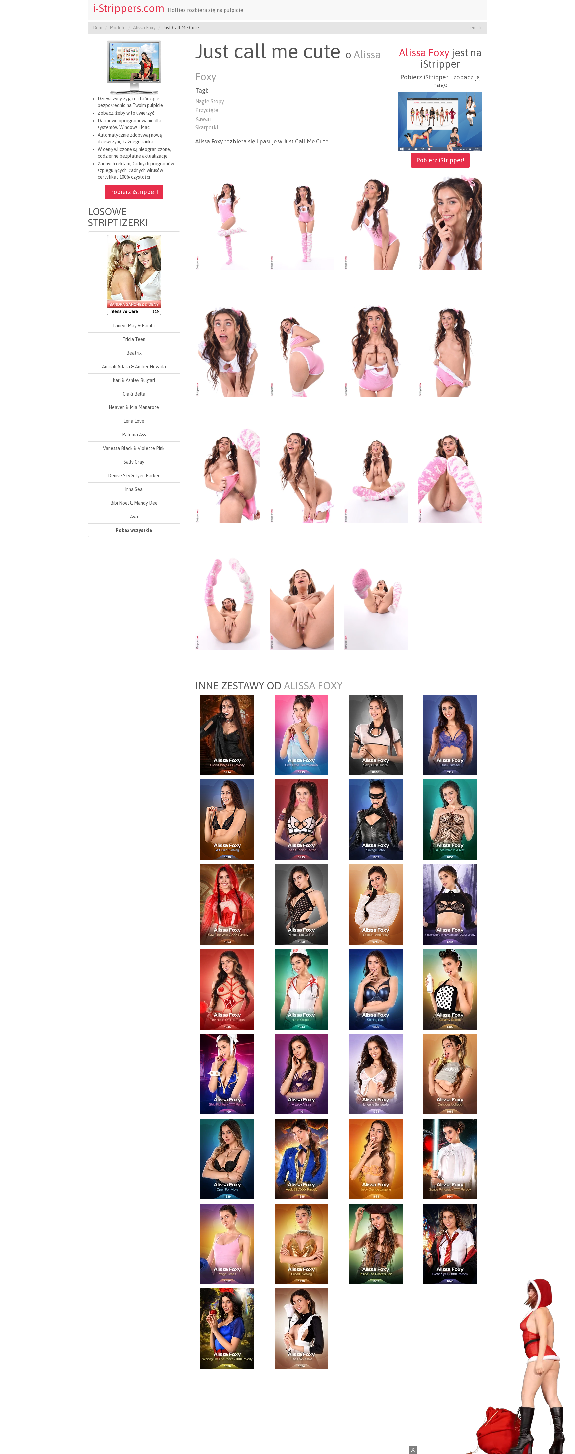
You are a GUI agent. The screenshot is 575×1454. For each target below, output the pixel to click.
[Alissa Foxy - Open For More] (227, 1158)
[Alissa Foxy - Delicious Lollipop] (450, 1073)
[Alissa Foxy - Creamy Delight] (450, 988)
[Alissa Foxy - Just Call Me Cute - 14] (302, 601)
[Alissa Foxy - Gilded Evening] (301, 1243)
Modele (118, 27)
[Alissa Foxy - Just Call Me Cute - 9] (227, 474)
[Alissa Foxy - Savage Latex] (376, 819)
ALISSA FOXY (313, 686)
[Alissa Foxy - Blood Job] (227, 734)
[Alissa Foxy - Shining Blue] (376, 988)
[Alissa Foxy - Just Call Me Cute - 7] (376, 348)
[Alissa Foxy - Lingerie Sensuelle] (376, 1073)
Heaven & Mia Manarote (134, 407)
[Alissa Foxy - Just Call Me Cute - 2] (302, 222)
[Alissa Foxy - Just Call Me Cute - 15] (376, 601)
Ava (134, 516)
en (472, 27)
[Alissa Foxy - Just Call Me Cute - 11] (376, 474)
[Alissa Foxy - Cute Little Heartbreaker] (301, 734)
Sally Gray (133, 462)
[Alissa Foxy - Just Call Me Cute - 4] (450, 222)
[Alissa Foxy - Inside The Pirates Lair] (376, 1243)
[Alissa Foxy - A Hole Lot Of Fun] (301, 903)
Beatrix (134, 353)
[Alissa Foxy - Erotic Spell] (450, 1243)
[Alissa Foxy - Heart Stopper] (301, 988)
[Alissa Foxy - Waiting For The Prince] (227, 1328)
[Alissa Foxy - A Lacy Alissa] (301, 1073)
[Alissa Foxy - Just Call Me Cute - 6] (302, 348)
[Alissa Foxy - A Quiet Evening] (227, 819)
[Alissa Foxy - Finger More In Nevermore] (450, 903)
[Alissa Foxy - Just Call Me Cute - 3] (376, 222)
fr (480, 27)
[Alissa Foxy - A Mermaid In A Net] (450, 819)
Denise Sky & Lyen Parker (134, 475)
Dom (97, 27)
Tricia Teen (134, 339)
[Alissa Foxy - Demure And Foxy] (376, 903)
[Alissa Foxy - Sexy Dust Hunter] (376, 734)
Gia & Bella (134, 394)
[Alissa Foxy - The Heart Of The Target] (227, 988)
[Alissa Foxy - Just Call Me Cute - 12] (450, 474)
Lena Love (133, 421)
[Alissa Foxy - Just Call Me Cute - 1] (227, 222)
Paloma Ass (134, 434)
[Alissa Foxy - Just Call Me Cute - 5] (227, 348)
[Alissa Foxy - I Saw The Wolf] (227, 903)
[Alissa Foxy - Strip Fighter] (227, 1073)
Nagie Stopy (209, 101)
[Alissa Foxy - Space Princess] (450, 1158)
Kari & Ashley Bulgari (134, 380)
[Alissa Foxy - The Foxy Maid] (301, 1328)
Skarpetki (206, 127)
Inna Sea (134, 489)
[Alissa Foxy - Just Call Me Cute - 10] (302, 474)
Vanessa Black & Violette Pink (134, 448)
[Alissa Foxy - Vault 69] (301, 1158)
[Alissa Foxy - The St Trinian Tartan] (301, 819)
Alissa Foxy (144, 27)
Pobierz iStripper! (134, 191)
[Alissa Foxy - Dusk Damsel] (450, 734)
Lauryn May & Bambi (134, 325)
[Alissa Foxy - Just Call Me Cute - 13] (227, 601)
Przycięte (206, 110)
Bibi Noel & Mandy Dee (134, 503)
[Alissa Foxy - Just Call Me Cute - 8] (450, 348)
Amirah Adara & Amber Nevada (134, 366)
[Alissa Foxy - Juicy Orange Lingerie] (376, 1158)
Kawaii (203, 119)
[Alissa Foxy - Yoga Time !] (227, 1243)
